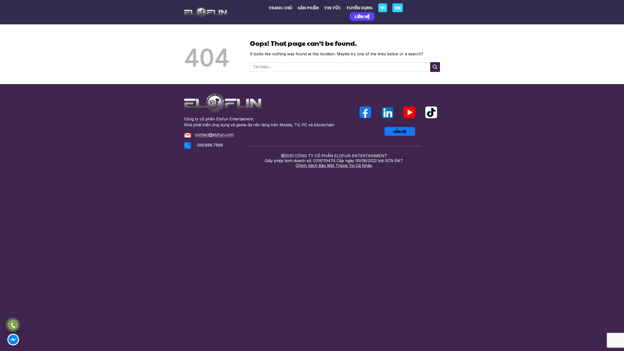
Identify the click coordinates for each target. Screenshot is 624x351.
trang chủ (280, 7)
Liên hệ (362, 16)
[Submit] (435, 67)
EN (397, 7)
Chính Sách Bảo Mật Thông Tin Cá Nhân (334, 165)
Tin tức (332, 7)
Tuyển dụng (359, 7)
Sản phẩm (308, 7)
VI (383, 7)
